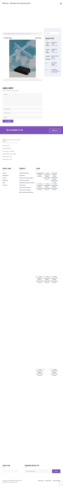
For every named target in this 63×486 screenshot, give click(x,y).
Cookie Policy (41, 480)
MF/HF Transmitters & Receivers (26, 192)
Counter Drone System (24, 180)
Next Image (38, 38)
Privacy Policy (48, 480)
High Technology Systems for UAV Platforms (23, 33)
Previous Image (8, 38)
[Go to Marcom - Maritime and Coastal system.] (3, 22)
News (4, 182)
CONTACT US (55, 130)
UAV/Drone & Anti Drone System (26, 177)
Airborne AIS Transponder (25, 187)
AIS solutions (22, 175)
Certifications (5, 175)
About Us (5, 173)
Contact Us (5, 185)
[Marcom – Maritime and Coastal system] (16, 3)
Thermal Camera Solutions (25, 190)
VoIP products (22, 185)
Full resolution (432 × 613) (36, 33)
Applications (5, 180)
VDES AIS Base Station (24, 173)
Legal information (56, 480)
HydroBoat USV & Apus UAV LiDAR (26, 182)
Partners (4, 177)
